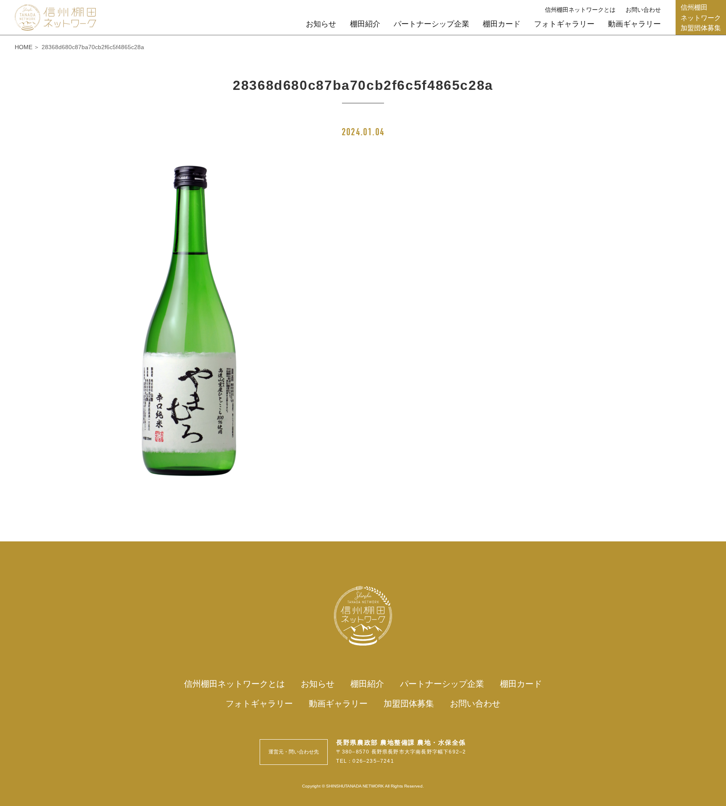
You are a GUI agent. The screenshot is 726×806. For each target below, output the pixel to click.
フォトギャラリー (564, 24)
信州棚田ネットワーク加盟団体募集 (701, 17)
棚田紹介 (365, 24)
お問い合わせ (643, 9)
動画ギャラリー (634, 24)
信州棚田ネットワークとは (580, 9)
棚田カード (502, 24)
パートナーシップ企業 (431, 24)
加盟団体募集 (409, 703)
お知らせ (321, 24)
